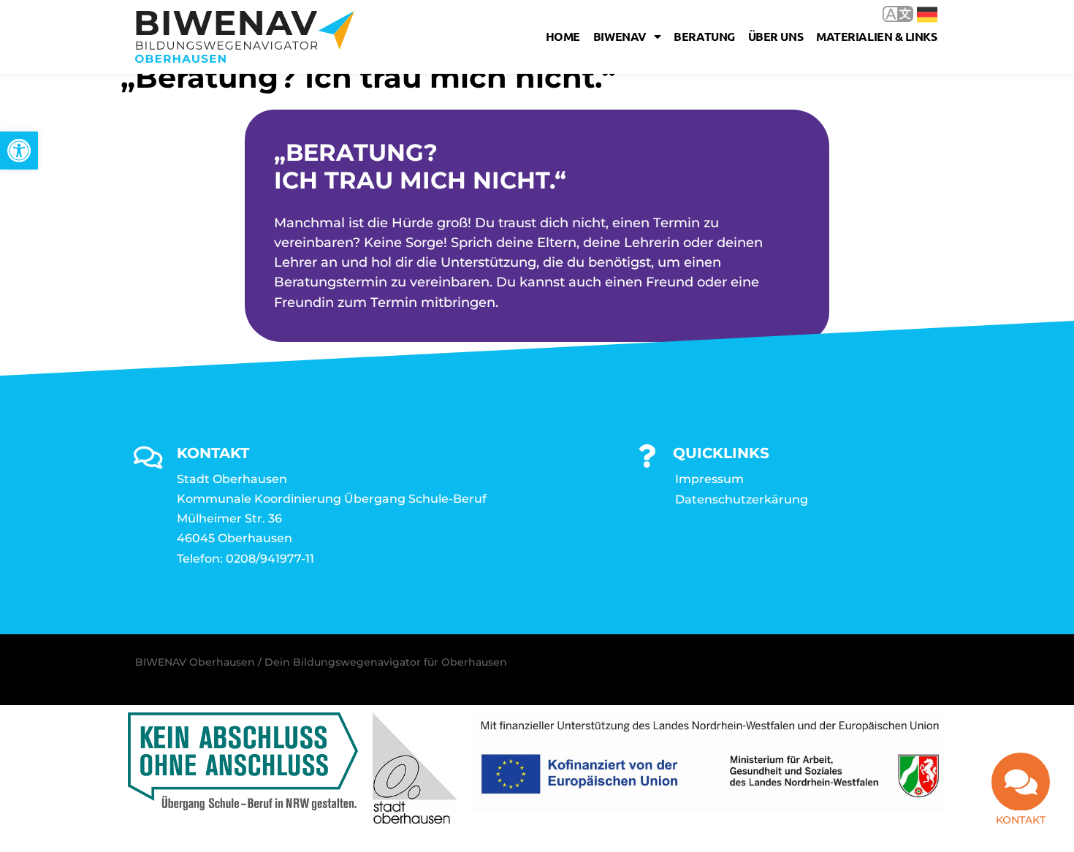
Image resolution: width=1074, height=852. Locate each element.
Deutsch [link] (916, 13)
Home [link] (563, 36)
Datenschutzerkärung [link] (741, 499)
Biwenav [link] (620, 36)
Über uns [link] (775, 36)
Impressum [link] (709, 479)
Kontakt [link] (1021, 819)
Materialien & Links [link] (876, 36)
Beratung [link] (704, 36)
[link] (19, 151)
